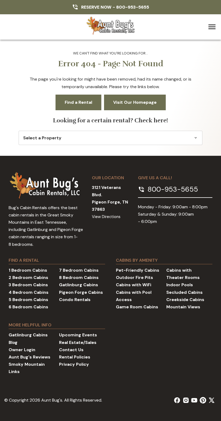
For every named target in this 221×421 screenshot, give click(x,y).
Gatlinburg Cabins (78, 285)
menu (212, 27)
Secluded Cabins (184, 292)
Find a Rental (78, 102)
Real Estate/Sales (77, 342)
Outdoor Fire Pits (134, 277)
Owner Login (22, 350)
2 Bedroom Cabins (28, 277)
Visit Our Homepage (135, 102)
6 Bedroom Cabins (28, 307)
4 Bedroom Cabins (29, 292)
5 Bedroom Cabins (28, 299)
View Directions (106, 216)
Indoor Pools (179, 285)
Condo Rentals (75, 299)
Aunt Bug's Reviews (29, 357)
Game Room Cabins (137, 307)
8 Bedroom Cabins (79, 277)
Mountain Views (183, 307)
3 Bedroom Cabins (28, 285)
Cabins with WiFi (133, 285)
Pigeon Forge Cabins (81, 292)
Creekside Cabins (185, 299)
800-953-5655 (132, 7)
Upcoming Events (78, 335)
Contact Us (71, 350)
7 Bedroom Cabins (79, 270)
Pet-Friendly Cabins (137, 270)
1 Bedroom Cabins (28, 270)
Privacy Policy (74, 364)
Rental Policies (74, 357)
